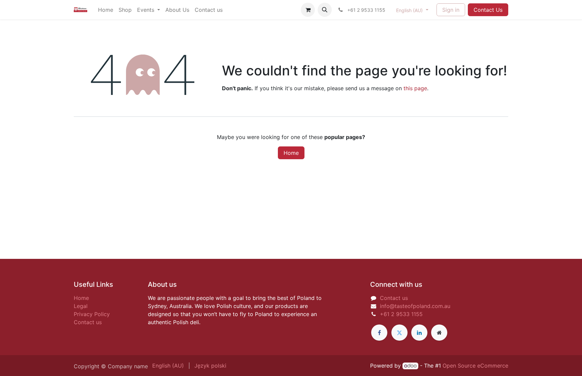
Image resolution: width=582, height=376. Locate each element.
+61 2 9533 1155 (401, 314)
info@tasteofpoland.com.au (415, 306)
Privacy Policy (92, 314)
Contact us (88, 322)
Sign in (450, 9)
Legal (81, 306)
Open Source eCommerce (475, 365)
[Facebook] (379, 332)
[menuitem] (105, 9)
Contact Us (488, 9)
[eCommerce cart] (308, 10)
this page (415, 88)
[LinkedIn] (419, 332)
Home (291, 152)
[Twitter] (399, 332)
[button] (325, 10)
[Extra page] (439, 332)
